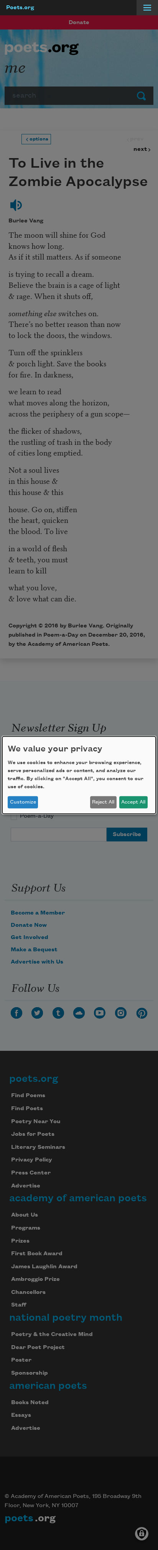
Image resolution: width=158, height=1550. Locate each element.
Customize (23, 802)
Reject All (103, 802)
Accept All (133, 802)
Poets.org (20, 8)
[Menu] (147, 7)
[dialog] (79, 774)
